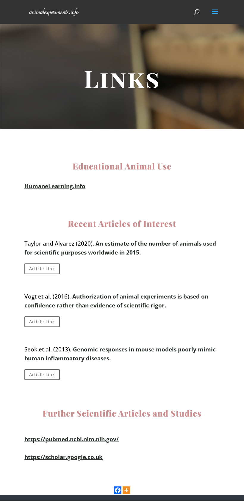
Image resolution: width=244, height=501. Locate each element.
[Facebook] (117, 490)
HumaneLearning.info (54, 186)
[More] (126, 490)
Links (122, 78)
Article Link (42, 268)
